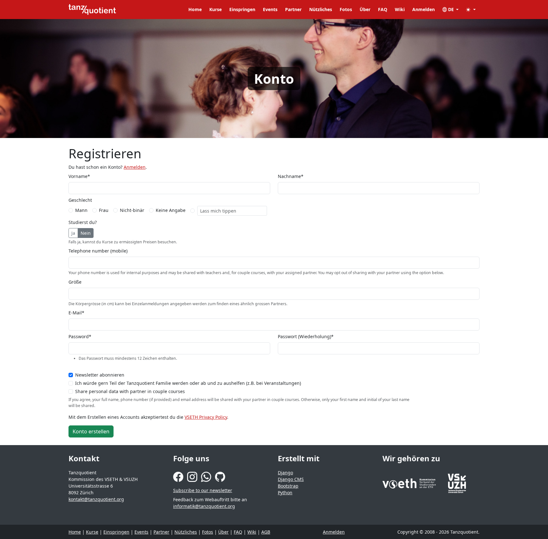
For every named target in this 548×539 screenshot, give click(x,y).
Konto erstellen (91, 431)
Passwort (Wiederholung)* (306, 336)
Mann (81, 210)
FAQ (382, 9)
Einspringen (242, 9)
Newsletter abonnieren (99, 375)
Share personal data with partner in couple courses (130, 391)
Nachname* (290, 176)
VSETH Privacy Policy (206, 417)
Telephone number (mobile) (97, 251)
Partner (293, 9)
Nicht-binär (132, 210)
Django (285, 473)
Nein (86, 233)
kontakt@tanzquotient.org (96, 499)
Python (285, 493)
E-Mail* (76, 313)
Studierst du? (82, 222)
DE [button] (451, 9)
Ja (73, 233)
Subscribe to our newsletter (202, 490)
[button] (471, 9)
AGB (265, 532)
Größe (75, 282)
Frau (103, 210)
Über (365, 9)
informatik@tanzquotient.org (204, 506)
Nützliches (320, 9)
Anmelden (423, 9)
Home (195, 9)
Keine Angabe (171, 210)
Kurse (215, 9)
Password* (79, 336)
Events (270, 9)
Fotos (346, 9)
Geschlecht (80, 200)
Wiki (400, 9)
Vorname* (79, 176)
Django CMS (291, 479)
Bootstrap (288, 486)
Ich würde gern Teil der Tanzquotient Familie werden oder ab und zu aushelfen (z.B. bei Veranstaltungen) (188, 383)
